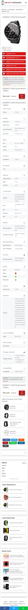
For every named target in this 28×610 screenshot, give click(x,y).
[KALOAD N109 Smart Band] (6, 523)
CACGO (4, 476)
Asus (3, 470)
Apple (3, 468)
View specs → (13, 408)
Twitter (14, 439)
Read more (7, 84)
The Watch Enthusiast (17, 603)
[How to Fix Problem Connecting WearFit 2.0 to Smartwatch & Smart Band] (6, 571)
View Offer (22, 96)
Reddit (21, 439)
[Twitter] (14, 608)
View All (24, 463)
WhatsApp (12, 442)
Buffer (5, 445)
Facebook (6, 439)
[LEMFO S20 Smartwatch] (6, 489)
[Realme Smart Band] (6, 530)
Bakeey (4, 473)
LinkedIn (21, 442)
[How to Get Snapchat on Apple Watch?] (6, 586)
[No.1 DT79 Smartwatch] (6, 497)
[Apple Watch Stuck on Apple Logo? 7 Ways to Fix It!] (6, 563)
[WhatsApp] (23, 608)
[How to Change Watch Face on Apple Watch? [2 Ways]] (6, 579)
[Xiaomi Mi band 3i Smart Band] (6, 538)
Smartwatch (9, 48)
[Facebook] (4, 608)
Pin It (5, 442)
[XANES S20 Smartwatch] (6, 505)
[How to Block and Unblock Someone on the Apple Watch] (6, 556)
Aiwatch (4, 465)
